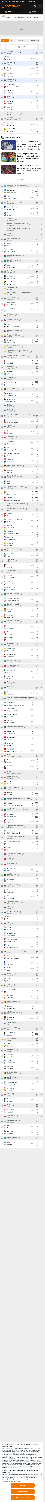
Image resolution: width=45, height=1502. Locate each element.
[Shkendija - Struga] (21, 767)
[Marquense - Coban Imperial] (21, 493)
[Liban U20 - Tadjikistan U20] (21, 710)
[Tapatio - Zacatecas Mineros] (21, 804)
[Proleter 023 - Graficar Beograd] (21, 957)
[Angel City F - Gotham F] (21, 1034)
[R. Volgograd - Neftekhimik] (21, 934)
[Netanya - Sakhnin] (21, 566)
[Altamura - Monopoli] (21, 627)
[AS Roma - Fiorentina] (21, 75)
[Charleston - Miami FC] (21, 1018)
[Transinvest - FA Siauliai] (21, 693)
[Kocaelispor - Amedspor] (21, 1100)
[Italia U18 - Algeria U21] (21, 744)
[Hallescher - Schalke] (21, 460)
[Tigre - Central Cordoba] (21, 197)
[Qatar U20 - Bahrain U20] (21, 722)
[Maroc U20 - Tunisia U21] (21, 732)
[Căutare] (35, 6)
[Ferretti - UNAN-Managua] (21, 832)
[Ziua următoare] (40, 47)
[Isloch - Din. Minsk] (21, 245)
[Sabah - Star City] (21, 783)
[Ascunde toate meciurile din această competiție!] (41, 52)
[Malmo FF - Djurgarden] (21, 1045)
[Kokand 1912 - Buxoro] (21, 1143)
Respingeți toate (22, 1491)
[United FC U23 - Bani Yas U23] (21, 400)
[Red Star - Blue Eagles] (21, 1007)
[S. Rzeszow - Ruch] (21, 869)
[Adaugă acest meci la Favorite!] (2, 58)
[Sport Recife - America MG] (21, 283)
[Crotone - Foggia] (21, 633)
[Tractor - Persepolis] (21, 515)
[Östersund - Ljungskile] (21, 1056)
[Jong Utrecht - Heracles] (21, 1133)
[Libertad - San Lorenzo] (21, 849)
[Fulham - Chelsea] (21, 58)
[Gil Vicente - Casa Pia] (21, 880)
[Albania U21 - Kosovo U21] (21, 738)
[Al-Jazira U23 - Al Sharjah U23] (21, 394)
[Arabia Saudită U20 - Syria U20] (21, 716)
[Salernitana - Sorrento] (21, 639)
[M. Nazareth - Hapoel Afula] (21, 589)
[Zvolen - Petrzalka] (21, 980)
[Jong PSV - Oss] (21, 1127)
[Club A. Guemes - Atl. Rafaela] (21, 208)
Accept (22, 1485)
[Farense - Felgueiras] (21, 891)
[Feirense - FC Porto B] (21, 897)
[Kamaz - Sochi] (21, 929)
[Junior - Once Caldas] (21, 341)
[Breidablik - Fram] (21, 555)
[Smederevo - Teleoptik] (21, 963)
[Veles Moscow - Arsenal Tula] (21, 940)
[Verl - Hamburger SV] (21, 449)
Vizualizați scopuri (22, 1498)
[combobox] (21, 47)
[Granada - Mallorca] (21, 996)
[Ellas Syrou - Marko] (21, 482)
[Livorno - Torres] (21, 610)
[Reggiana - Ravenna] (21, 616)
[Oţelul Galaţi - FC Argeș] (21, 91)
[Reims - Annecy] (21, 432)
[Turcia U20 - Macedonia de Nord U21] (21, 750)
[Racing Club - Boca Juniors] (21, 191)
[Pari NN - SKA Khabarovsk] (21, 946)
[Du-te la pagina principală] (12, 6)
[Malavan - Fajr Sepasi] (21, 527)
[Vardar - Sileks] (21, 761)
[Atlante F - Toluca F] (21, 821)
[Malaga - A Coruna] (21, 108)
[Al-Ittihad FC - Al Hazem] (21, 130)
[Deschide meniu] (40, 6)
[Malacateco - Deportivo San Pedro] (21, 499)
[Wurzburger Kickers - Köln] (21, 455)
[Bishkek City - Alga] (21, 671)
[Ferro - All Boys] (21, 214)
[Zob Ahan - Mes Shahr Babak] (21, 532)
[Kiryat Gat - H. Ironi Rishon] (21, 583)
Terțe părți (16, 1467)
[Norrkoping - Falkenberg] (21, 1067)
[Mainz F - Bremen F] (21, 471)
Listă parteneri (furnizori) (11, 1481)
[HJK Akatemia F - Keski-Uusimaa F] (21, 421)
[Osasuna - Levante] (21, 102)
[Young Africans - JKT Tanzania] (21, 1083)
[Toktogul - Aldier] (21, 677)
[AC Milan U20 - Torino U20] (21, 656)
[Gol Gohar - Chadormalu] (21, 538)
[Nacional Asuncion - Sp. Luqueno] (21, 843)
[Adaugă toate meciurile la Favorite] (2, 53)
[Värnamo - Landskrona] (21, 1062)
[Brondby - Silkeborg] (21, 373)
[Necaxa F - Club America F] (21, 815)
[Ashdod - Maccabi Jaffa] (21, 577)
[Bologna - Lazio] (21, 69)
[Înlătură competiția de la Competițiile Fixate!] (20, 53)
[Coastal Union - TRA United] (21, 1089)
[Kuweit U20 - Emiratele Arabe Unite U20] (21, 704)
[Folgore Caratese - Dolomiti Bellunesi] (21, 599)
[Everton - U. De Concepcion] (21, 325)
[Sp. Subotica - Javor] (21, 969)
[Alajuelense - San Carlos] (21, 362)
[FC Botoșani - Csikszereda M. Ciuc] (21, 86)
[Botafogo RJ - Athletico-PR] (21, 266)
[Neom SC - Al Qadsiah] (21, 124)
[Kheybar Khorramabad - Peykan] (21, 521)
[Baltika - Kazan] (21, 918)
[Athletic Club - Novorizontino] (21, 277)
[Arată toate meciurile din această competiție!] (41, 113)
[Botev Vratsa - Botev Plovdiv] (21, 304)
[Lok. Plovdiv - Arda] (21, 310)
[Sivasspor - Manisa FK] (21, 1111)
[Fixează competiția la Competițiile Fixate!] (21, 114)
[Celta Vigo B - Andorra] (21, 991)
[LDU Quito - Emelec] (21, 384)
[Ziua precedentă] (3, 47)
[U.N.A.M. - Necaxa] (21, 793)
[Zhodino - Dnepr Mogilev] (21, 250)
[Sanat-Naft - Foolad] (21, 544)
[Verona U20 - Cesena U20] (21, 650)
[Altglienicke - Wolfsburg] (21, 443)
